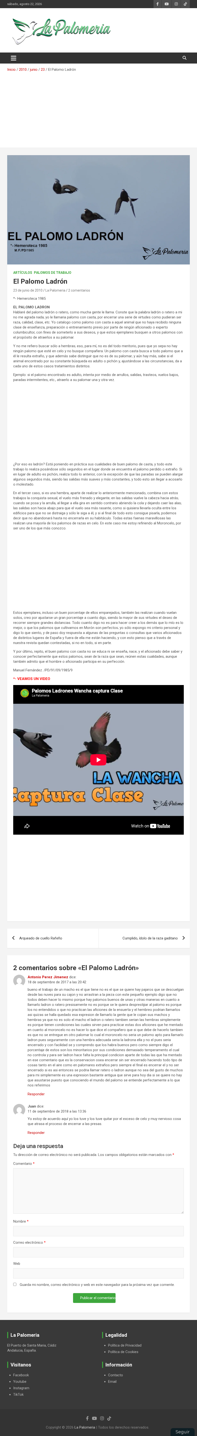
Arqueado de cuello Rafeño (40, 938)
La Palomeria (55, 290)
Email (112, 1381)
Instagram (21, 1388)
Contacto (115, 1375)
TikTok (18, 1394)
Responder (36, 1094)
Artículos (22, 273)
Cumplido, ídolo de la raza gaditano (150, 938)
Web (16, 1263)
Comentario (24, 1163)
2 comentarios (79, 290)
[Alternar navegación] (13, 58)
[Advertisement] (98, 108)
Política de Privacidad (125, 1345)
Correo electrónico (29, 1242)
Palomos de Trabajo (52, 273)
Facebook (21, 1375)
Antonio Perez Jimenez (48, 977)
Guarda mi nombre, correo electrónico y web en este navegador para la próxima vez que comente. (97, 1285)
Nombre (21, 1221)
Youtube (19, 1381)
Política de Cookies (123, 1352)
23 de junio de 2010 (28, 290)
